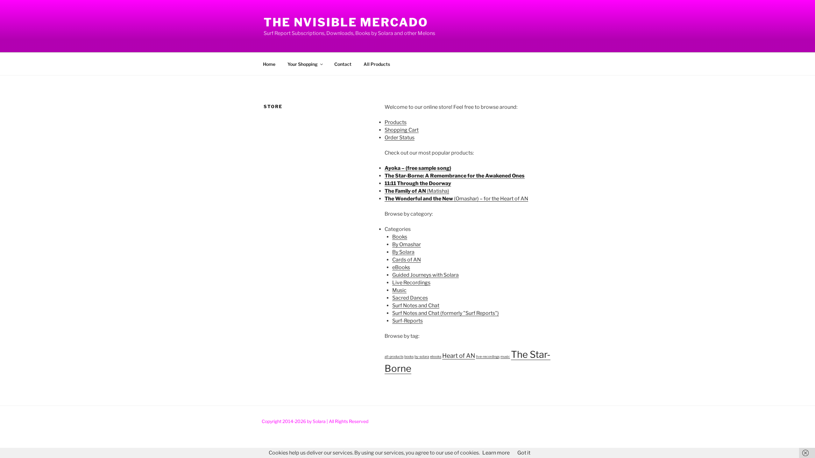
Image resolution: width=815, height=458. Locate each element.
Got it (523, 453)
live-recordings (488, 357)
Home (269, 64)
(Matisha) (417, 191)
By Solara (403, 252)
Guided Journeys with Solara (425, 275)
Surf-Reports (407, 321)
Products (396, 122)
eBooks (401, 267)
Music (399, 290)
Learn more (496, 453)
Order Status (400, 138)
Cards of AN (406, 260)
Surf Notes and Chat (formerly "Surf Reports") (445, 313)
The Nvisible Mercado (346, 22)
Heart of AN (458, 355)
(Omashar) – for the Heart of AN (456, 199)
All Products (377, 64)
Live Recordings (411, 283)
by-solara (422, 357)
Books (399, 237)
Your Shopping (302, 64)
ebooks (435, 357)
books (409, 357)
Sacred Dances (410, 298)
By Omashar (406, 244)
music (505, 357)
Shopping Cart (402, 130)
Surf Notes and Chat (415, 305)
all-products (394, 357)
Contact (342, 64)
